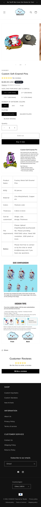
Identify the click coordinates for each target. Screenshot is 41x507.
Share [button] (6, 350)
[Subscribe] (34, 463)
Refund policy (10, 502)
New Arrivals (9, 403)
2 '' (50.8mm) (27, 93)
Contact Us (8, 440)
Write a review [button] (20, 371)
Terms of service (10, 426)
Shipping (4, 85)
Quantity (4, 123)
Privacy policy (33, 499)
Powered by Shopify (21, 499)
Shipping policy (33, 502)
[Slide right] (25, 64)
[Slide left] (15, 64)
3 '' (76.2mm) (27, 97)
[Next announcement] (37, 2)
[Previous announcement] (4, 2)
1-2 (6, 106)
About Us (7, 416)
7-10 (23, 106)
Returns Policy (9, 450)
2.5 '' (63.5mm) (11, 97)
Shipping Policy (10, 445)
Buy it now (20, 142)
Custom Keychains (11, 393)
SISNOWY (11, 499)
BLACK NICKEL (11, 119)
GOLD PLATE (10, 114)
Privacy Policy (9, 421)
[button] (4, 12)
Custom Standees (11, 398)
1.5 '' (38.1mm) (11, 93)
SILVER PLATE (27, 114)
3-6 (14, 106)
